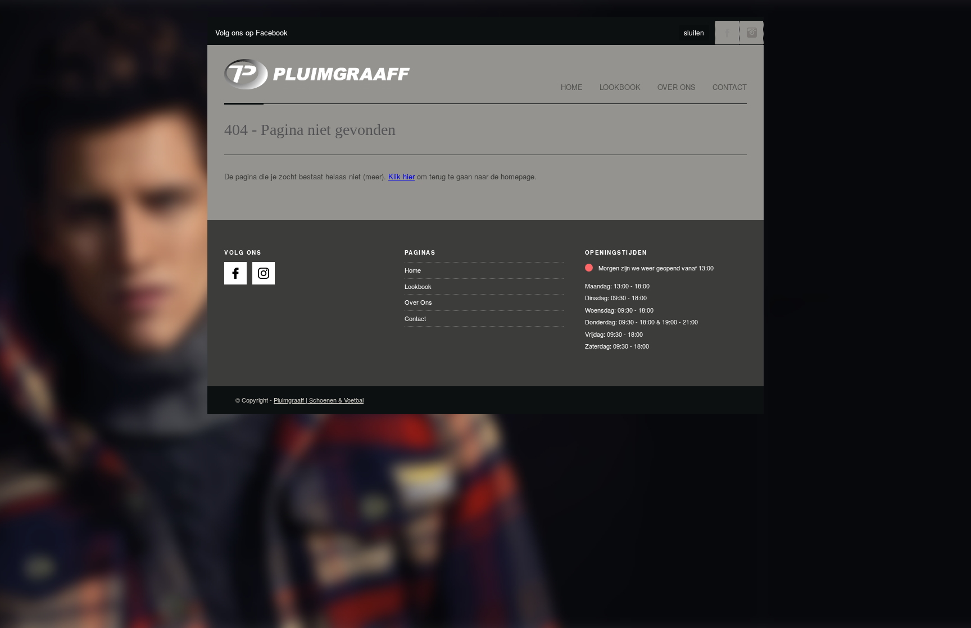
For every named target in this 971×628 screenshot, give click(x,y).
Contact (730, 87)
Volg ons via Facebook (727, 32)
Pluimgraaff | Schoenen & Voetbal (319, 399)
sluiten (694, 32)
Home (572, 87)
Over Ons (676, 87)
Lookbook (620, 87)
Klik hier (401, 176)
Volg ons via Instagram (751, 32)
